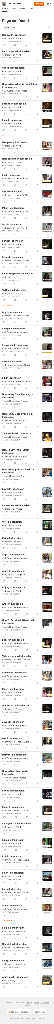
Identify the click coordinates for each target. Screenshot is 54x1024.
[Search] (49, 27)
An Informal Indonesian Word (15, 260)
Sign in (48, 3)
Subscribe (39, 3)
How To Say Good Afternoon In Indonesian (18, 622)
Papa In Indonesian (12, 120)
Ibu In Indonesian (11, 175)
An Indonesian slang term (13, 931)
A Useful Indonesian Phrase (14, 90)
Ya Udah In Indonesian (14, 290)
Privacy (29, 1002)
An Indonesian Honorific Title (15, 178)
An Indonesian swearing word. (16, 947)
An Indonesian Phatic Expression (17, 381)
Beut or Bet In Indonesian (16, 51)
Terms (36, 1002)
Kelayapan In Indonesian (15, 345)
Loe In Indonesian (11, 889)
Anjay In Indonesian (13, 571)
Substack (14, 1018)
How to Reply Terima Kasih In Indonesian (18, 471)
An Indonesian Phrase (12, 162)
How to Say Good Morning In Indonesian (17, 396)
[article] (27, 39)
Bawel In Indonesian (13, 489)
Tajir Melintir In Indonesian (17, 656)
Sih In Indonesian (11, 378)
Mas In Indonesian (12, 224)
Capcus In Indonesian (14, 35)
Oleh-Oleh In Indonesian (15, 705)
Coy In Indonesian (12, 312)
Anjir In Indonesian (12, 604)
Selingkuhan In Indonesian (16, 823)
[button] (5, 9)
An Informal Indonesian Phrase (16, 365)
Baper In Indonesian (13, 640)
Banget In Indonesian (13, 328)
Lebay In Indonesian (13, 257)
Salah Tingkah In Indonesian (17, 273)
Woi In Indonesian (12, 521)
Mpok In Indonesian (13, 689)
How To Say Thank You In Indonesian (15, 451)
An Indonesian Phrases (12, 277)
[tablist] (9, 27)
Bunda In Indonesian (13, 790)
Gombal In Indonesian (14, 672)
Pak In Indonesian (12, 191)
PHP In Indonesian (12, 856)
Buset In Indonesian (13, 807)
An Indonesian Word (11, 38)
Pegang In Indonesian (14, 103)
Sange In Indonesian (13, 960)
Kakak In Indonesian (13, 840)
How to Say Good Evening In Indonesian (17, 415)
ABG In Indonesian (12, 361)
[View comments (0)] (15, 44)
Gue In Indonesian (12, 905)
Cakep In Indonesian (13, 67)
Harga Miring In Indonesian (17, 158)
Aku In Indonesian (12, 738)
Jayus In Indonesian (13, 722)
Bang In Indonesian (12, 240)
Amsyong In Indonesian (15, 977)
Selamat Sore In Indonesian (17, 433)
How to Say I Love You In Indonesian (15, 773)
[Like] (4, 44)
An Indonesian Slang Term (14, 725)
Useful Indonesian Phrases (14, 777)
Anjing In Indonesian (13, 587)
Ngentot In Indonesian (14, 944)
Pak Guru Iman (15, 41)
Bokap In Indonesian (13, 927)
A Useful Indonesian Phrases (15, 401)
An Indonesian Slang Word (14, 574)
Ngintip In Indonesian (14, 754)
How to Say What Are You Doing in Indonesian (19, 86)
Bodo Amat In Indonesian (16, 505)
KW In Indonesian (11, 538)
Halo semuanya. (9, 980)
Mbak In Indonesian (13, 208)
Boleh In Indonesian (13, 872)
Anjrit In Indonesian (13, 554)
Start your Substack (20, 1012)
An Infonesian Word (11, 541)
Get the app (40, 1012)
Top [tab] (13, 27)
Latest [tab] (6, 27)
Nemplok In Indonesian (14, 142)
